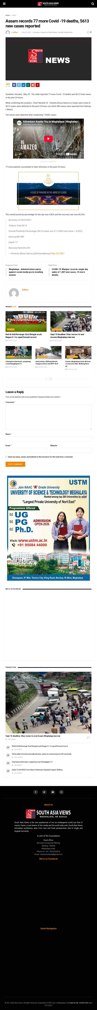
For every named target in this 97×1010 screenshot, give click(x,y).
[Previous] (46, 379)
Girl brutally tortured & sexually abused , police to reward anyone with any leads (41, 754)
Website (53, 446)
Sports (11, 329)
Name (9, 434)
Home (8, 15)
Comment (11, 402)
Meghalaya (57, 329)
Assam (37, 32)
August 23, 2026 (12, 340)
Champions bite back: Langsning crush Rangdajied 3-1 (32, 762)
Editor (15, 32)
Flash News (52, 32)
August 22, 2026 (12, 367)
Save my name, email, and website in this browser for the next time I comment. (40, 457)
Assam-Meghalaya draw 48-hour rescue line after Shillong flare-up (78, 363)
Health (14, 15)
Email (9, 445)
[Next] (51, 379)
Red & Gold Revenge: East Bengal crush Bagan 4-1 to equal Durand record (40, 746)
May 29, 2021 (26, 32)
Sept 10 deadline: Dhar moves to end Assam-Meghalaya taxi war (33, 736)
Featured (43, 32)
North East (68, 32)
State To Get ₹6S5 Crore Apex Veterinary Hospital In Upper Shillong (37, 770)
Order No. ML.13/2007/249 (78, 1003)
